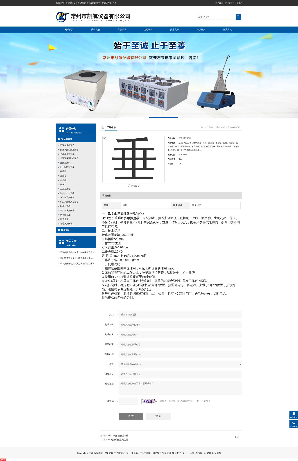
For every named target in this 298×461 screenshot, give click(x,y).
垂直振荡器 (221, 127)
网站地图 (216, 453)
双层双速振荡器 (67, 210)
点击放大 (135, 186)
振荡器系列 (66, 139)
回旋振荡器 (65, 206)
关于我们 (95, 29)
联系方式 (227, 29)
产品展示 (121, 29)
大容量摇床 (65, 215)
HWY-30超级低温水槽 (118, 435)
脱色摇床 (64, 219)
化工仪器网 (188, 453)
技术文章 (174, 29)
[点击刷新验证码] (149, 401)
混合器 (63, 180)
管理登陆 (166, 453)
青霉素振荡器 (66, 223)
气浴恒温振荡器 (67, 197)
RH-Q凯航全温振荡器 (118, 440)
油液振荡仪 (65, 163)
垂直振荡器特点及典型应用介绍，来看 (77, 263)
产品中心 (210, 127)
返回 (237, 437)
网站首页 (219, 3)
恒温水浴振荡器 (67, 193)
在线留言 (229, 3)
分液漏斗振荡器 (67, 154)
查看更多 (65, 230)
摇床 (62, 184)
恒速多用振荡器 (67, 145)
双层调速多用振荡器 (69, 202)
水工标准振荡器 (67, 167)
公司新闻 (148, 29)
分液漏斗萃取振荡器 (69, 158)
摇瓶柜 (63, 176)
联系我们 (238, 3)
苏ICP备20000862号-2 (150, 453)
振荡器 (63, 171)
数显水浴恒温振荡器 (69, 149)
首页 (203, 127)
